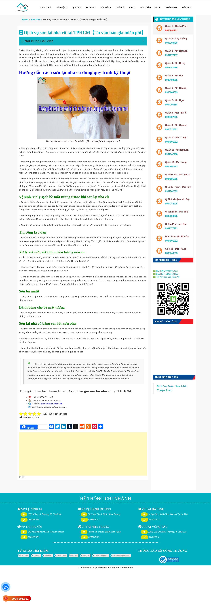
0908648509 (171, 92)
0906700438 (171, 42)
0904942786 (171, 154)
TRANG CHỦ (45, 8)
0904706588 (171, 104)
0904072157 (171, 55)
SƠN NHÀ (36, 19)
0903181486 (171, 67)
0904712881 (171, 129)
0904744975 (171, 203)
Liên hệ (74, 555)
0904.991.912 (20, 598)
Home (25, 19)
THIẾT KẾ (120, 8)
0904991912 (171, 141)
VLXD (131, 8)
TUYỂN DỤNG (171, 8)
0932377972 (171, 228)
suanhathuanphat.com (52, 403)
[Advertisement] (83, 455)
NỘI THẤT (105, 8)
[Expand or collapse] (143, 41)
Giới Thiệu (24, 555)
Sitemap (36, 555)
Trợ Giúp (85, 555)
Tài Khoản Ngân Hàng (121, 555)
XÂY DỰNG (91, 8)
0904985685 (171, 179)
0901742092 (171, 191)
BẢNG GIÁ (145, 8)
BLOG (158, 8)
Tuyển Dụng (61, 555)
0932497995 (171, 117)
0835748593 (171, 253)
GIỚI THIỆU (61, 8)
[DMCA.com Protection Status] (162, 267)
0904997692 (171, 166)
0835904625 (171, 216)
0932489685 (171, 80)
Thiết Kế (48, 555)
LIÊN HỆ (186, 8)
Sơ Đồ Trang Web (101, 555)
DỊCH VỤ (76, 8)
